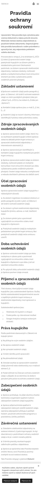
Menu (38, 4)
